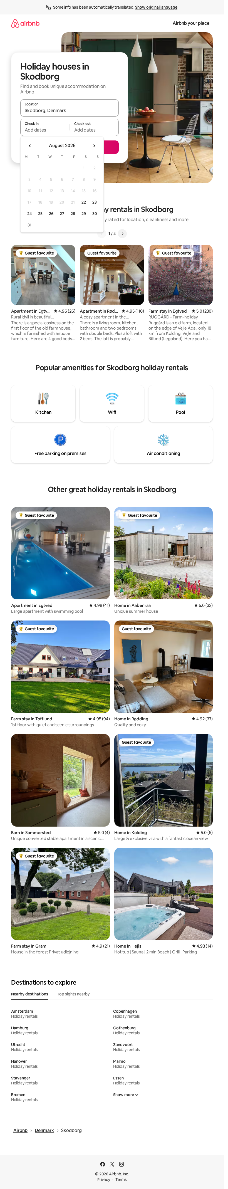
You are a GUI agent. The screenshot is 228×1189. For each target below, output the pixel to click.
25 (40, 213)
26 (51, 213)
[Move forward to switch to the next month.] (94, 145)
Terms (121, 1179)
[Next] (122, 233)
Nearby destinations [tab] (29, 994)
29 (83, 213)
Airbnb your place (191, 23)
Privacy (103, 1179)
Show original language (156, 7)
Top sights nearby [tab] (73, 994)
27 (62, 213)
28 (73, 213)
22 (83, 202)
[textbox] (45, 130)
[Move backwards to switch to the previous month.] (30, 145)
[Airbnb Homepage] (25, 23)
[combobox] (69, 110)
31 (29, 225)
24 (29, 213)
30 (94, 213)
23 (94, 202)
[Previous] (101, 233)
